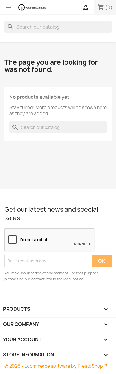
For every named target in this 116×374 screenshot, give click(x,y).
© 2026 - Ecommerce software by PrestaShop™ (55, 366)
